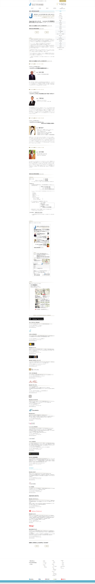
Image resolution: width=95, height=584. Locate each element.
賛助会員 (60, 27)
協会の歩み (60, 35)
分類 (60, 42)
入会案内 (40, 8)
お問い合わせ (60, 49)
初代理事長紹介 (55, 573)
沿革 (53, 572)
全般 (53, 565)
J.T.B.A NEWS (44, 562)
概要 (60, 21)
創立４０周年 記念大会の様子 (60, 39)
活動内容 (47, 8)
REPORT (60, 15)
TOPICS (60, 13)
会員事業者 (54, 8)
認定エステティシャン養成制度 (55, 569)
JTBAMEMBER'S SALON (62, 8)
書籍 (60, 32)
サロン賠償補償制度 (60, 31)
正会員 (54, 561)
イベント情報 (60, 18)
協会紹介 (32, 8)
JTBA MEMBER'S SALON (60, 47)
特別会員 (60, 43)
